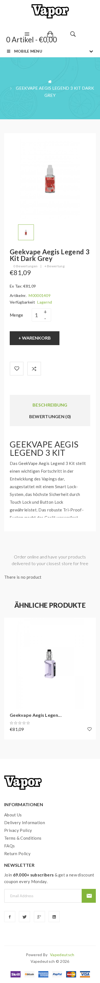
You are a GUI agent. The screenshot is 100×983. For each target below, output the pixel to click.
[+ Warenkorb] (11, 625)
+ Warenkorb (34, 337)
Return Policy (17, 853)
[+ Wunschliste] (17, 369)
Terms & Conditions (22, 837)
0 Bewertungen (25, 266)
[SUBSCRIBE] (89, 896)
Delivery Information (24, 822)
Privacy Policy (18, 830)
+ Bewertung (54, 266)
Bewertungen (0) (50, 416)
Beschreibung (50, 404)
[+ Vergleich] (34, 369)
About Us (13, 814)
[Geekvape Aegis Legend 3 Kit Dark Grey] (26, 231)
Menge (16, 314)
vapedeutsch (62, 954)
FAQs (9, 845)
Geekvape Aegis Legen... (36, 715)
